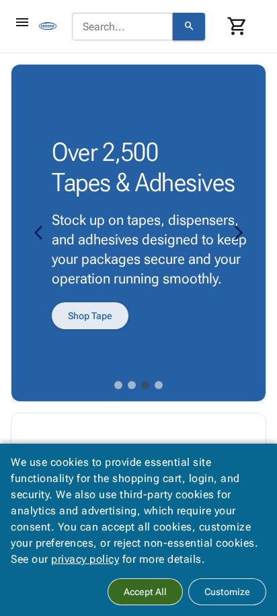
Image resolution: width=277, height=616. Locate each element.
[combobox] (122, 26)
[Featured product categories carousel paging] (118, 385)
